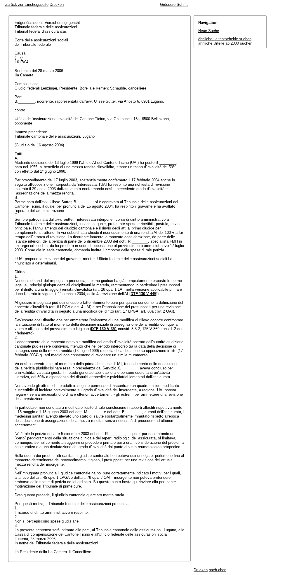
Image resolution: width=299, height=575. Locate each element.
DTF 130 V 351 (104, 329)
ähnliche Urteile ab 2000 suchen (225, 43)
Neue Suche (208, 31)
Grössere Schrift (174, 4)
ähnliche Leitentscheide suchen (224, 39)
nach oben (217, 570)
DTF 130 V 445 (143, 294)
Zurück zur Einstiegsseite (26, 4)
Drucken (57, 4)
